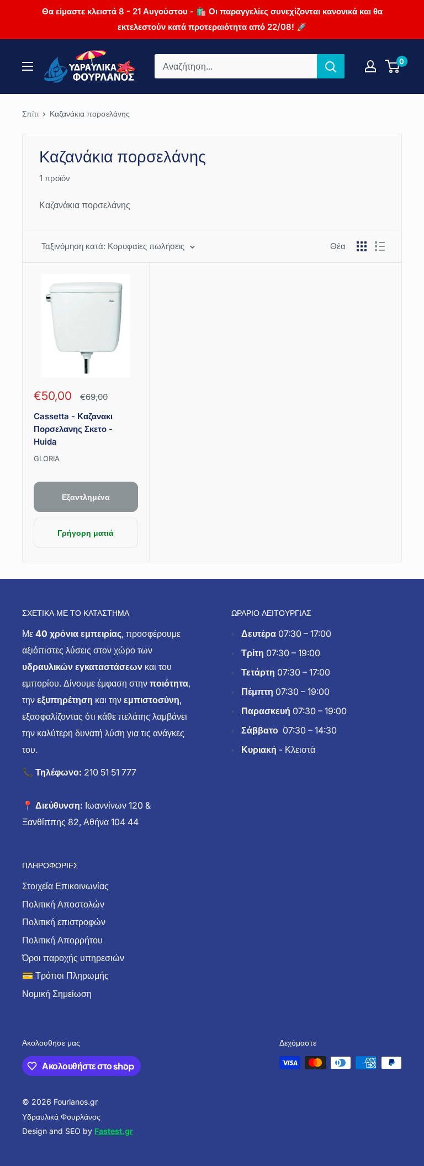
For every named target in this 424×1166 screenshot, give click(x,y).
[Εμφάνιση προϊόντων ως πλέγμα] (362, 246)
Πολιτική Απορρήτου (62, 940)
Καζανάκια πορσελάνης (90, 113)
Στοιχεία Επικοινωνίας (65, 885)
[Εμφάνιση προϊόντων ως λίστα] (380, 246)
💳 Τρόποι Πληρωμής (65, 975)
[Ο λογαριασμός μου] (370, 66)
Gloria (47, 458)
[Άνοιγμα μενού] (27, 66)
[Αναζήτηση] (330, 66)
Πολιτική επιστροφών (63, 921)
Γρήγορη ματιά (85, 532)
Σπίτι (30, 113)
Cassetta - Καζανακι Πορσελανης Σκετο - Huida (73, 429)
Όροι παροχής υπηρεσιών (73, 957)
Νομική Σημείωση (57, 993)
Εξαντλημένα (86, 497)
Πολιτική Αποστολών (63, 904)
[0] (393, 66)
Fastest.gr (113, 1131)
